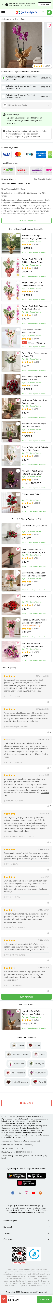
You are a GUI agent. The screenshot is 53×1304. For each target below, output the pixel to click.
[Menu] (3, 12)
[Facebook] (13, 1193)
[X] (20, 1193)
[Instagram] (27, 1193)
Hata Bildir (27, 1103)
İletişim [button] (7, 1233)
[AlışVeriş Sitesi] (49, 12)
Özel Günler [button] (9, 1239)
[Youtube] (33, 1193)
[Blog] (40, 1193)
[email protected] (26, 1144)
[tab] (26, 1221)
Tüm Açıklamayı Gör (26, 220)
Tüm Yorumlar (26, 996)
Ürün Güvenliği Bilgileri (42, 179)
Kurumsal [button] (8, 1227)
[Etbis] (19, 1255)
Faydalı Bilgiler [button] (10, 1220)
